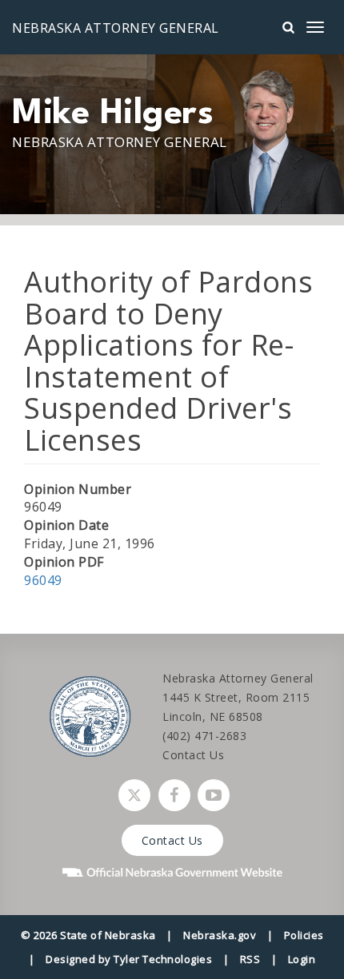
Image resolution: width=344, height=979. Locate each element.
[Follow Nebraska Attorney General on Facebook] (174, 795)
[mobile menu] (315, 27)
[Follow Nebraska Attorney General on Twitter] (134, 795)
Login (302, 959)
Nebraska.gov (219, 935)
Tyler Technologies (163, 959)
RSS (250, 959)
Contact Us (193, 754)
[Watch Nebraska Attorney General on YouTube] (214, 795)
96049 (43, 580)
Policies (304, 935)
